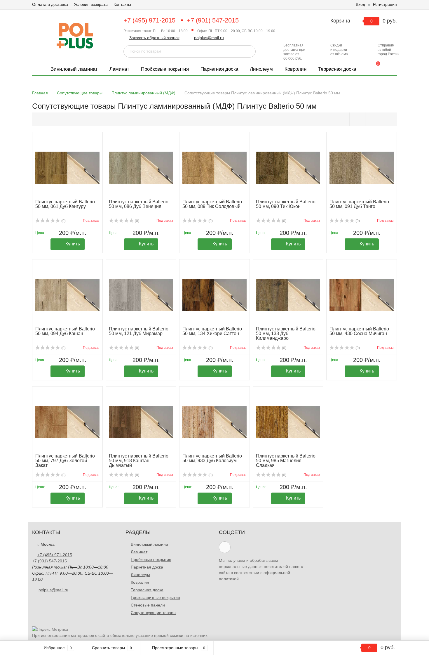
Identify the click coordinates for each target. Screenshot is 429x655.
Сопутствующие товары (153, 612)
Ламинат (119, 69)
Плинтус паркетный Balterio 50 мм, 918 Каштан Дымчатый (138, 460)
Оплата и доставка (50, 4)
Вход (360, 4)
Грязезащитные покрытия (155, 597)
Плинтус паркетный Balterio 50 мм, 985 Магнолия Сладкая (285, 460)
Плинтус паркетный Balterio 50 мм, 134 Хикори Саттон (212, 331)
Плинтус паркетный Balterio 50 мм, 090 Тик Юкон (285, 204)
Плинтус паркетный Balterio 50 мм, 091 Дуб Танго (359, 204)
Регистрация (385, 4)
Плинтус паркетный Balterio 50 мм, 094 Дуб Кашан (65, 331)
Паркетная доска (219, 69)
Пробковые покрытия (165, 69)
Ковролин (295, 69)
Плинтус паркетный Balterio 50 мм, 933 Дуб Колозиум (212, 458)
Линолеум (261, 69)
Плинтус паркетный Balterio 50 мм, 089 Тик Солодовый (212, 204)
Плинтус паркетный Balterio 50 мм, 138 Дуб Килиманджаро (285, 333)
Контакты (122, 4)
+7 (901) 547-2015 (213, 20)
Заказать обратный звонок (154, 37)
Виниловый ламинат (74, 69)
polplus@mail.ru (209, 37)
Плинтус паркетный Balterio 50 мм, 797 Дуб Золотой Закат (65, 460)
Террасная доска (337, 69)
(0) (63, 221)
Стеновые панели (148, 605)
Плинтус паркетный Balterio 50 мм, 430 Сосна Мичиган (359, 331)
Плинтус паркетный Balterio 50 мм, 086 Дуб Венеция (138, 204)
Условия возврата (91, 4)
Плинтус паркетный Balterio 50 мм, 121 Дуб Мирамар (138, 331)
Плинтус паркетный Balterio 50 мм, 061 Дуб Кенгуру (65, 204)
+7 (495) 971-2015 (149, 20)
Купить (72, 243)
